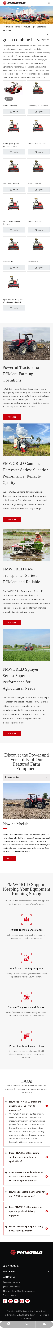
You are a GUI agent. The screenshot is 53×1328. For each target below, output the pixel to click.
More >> (45, 40)
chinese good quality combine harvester (11, 144)
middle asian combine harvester (11, 222)
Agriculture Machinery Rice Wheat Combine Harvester (13, 300)
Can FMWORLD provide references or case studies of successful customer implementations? (24, 1176)
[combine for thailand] (14, 166)
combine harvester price (37, 143)
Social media (10, 1295)
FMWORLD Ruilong (10, 106)
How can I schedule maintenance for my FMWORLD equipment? (25, 1193)
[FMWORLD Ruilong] (14, 88)
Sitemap (43, 1314)
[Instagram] (22, 1301)
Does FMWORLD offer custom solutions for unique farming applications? (22, 1157)
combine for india (34, 184)
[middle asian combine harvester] (14, 204)
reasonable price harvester (38, 106)
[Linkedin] (10, 1301)
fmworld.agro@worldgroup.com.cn (20, 1291)
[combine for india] (39, 166)
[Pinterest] (27, 1301)
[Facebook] (5, 1301)
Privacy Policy (26, 1318)
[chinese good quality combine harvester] (14, 126)
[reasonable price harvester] (39, 88)
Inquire (15, 112)
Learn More (9, 858)
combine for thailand (11, 184)
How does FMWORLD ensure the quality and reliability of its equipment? (23, 1105)
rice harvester (8, 262)
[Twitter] (16, 1301)
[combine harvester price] (39, 126)
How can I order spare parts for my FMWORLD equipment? (24, 1228)
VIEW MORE (12, 417)
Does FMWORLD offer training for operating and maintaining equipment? (23, 1211)
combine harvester (35, 221)
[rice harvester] (14, 244)
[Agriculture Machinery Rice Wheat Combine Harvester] (14, 282)
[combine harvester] (39, 204)
